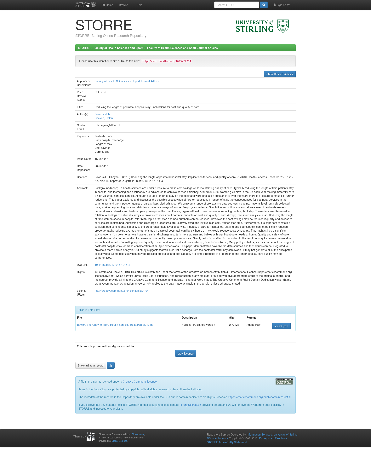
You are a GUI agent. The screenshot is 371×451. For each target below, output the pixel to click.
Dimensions (138, 434)
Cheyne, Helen (104, 118)
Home (109, 5)
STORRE (83, 48)
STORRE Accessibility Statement (227, 442)
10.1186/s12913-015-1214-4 (112, 265)
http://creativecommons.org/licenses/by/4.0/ (121, 290)
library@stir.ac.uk (190, 405)
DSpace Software (217, 438)
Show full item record (91, 365)
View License (186, 353)
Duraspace (265, 438)
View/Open (281, 326)
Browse (124, 5)
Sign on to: (283, 5)
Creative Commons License (140, 381)
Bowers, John (103, 114)
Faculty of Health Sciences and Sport (118, 48)
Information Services (259, 434)
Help (139, 5)
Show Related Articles (279, 74)
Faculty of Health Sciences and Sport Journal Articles (182, 48)
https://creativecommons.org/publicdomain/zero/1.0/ (259, 397)
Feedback (281, 438)
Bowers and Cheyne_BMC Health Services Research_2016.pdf (115, 325)
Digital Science (119, 440)
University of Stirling (285, 434)
